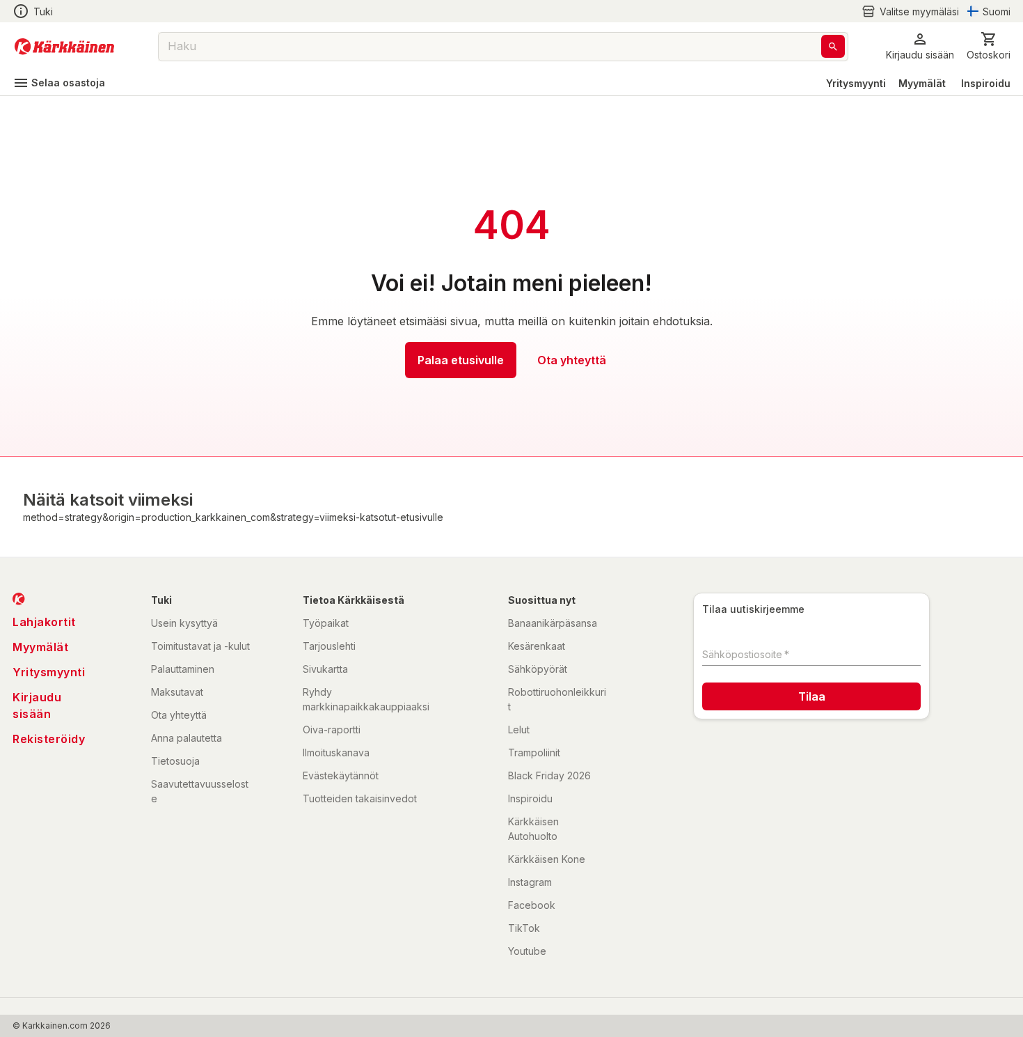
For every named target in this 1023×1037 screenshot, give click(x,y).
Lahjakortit (44, 622)
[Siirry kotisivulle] (64, 46)
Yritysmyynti (856, 83)
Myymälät (922, 83)
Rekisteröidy (49, 739)
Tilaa (811, 696)
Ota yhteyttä (571, 360)
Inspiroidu (985, 83)
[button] (910, 11)
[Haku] (833, 46)
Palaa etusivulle (461, 360)
